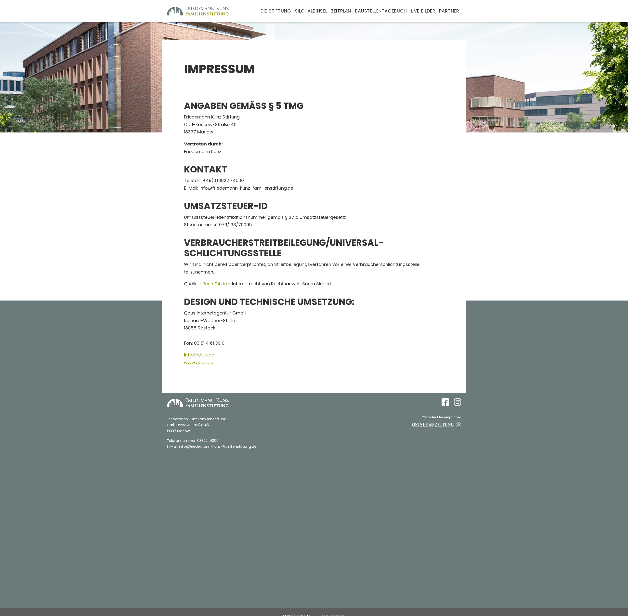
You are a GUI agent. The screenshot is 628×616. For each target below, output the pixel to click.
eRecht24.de (213, 284)
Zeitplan (341, 11)
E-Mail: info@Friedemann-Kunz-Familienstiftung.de (211, 446)
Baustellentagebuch (381, 11)
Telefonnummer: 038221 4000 (193, 440)
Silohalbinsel (311, 11)
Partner (449, 11)
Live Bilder (423, 11)
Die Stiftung (276, 11)
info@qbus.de (199, 355)
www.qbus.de (198, 362)
